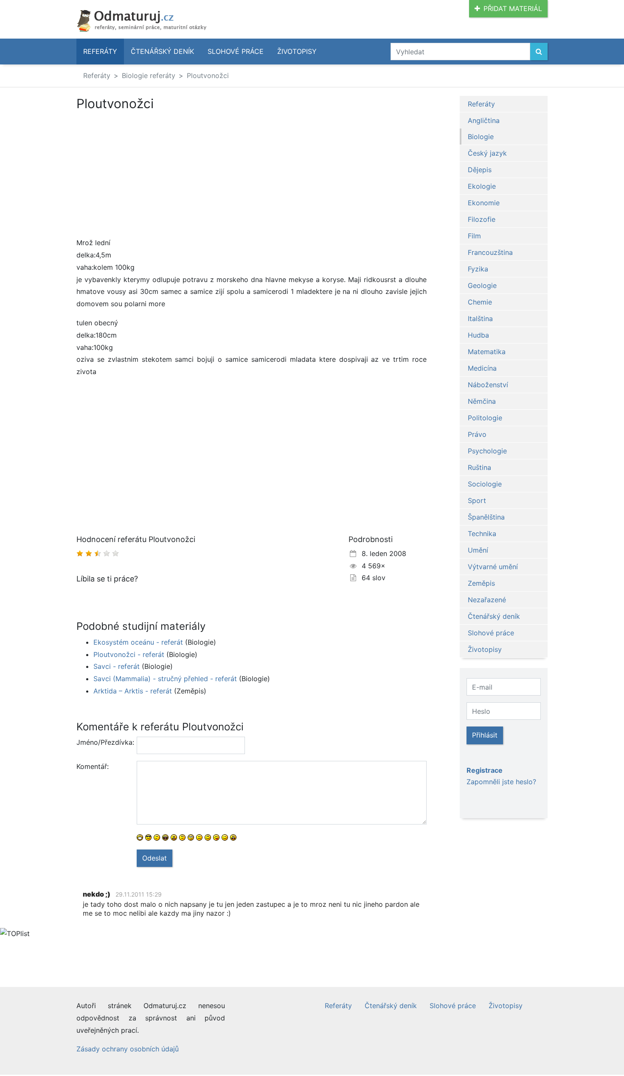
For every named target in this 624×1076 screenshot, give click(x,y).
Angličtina (484, 120)
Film (474, 236)
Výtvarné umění (493, 566)
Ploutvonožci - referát (128, 654)
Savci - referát (116, 666)
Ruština (479, 467)
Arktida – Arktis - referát (132, 691)
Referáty (100, 51)
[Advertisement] (147, 174)
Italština (480, 318)
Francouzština (490, 252)
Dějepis (480, 169)
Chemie (480, 302)
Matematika (487, 351)
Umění (478, 550)
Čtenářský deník (162, 51)
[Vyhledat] (539, 51)
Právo (477, 434)
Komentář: (92, 766)
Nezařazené (487, 599)
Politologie (485, 418)
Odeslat (154, 858)
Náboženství (488, 384)
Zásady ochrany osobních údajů (127, 1049)
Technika (482, 533)
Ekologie (482, 186)
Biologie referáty (148, 75)
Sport (477, 500)
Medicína (482, 368)
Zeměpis (481, 583)
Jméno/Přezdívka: (103, 742)
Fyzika (478, 269)
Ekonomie (484, 202)
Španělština (486, 517)
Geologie (482, 285)
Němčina (482, 401)
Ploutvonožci (208, 75)
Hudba (478, 335)
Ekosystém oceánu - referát (138, 642)
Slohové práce (236, 51)
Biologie (481, 136)
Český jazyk (487, 153)
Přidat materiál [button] (512, 8)
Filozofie (481, 219)
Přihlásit (485, 735)
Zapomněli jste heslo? (501, 781)
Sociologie (485, 484)
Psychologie (487, 451)
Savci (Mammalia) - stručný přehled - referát (165, 678)
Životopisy (297, 51)
